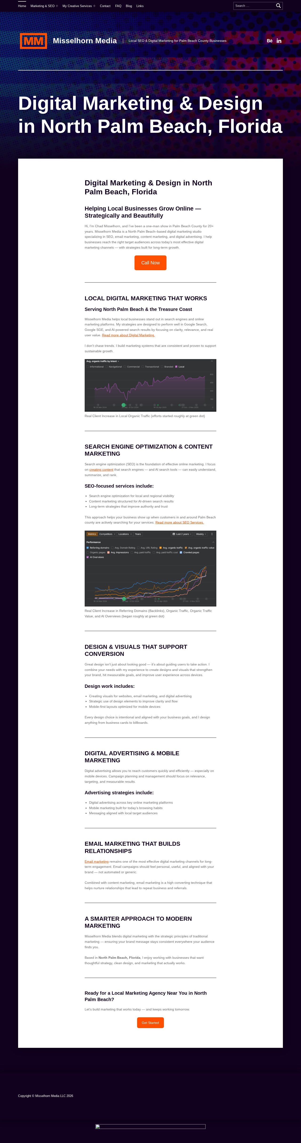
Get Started (150, 1023)
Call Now (150, 262)
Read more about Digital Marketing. (128, 335)
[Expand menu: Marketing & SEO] (57, 6)
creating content (101, 469)
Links (140, 6)
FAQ (118, 6)
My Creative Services (77, 6)
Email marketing (97, 861)
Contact (105, 6)
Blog (129, 6)
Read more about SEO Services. (179, 522)
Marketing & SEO (43, 6)
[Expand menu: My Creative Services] (94, 6)
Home (22, 6)
